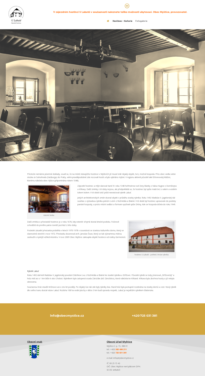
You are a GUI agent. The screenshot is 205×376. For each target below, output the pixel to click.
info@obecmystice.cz (67, 315)
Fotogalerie (141, 21)
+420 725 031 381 (144, 315)
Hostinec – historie (122, 21)
